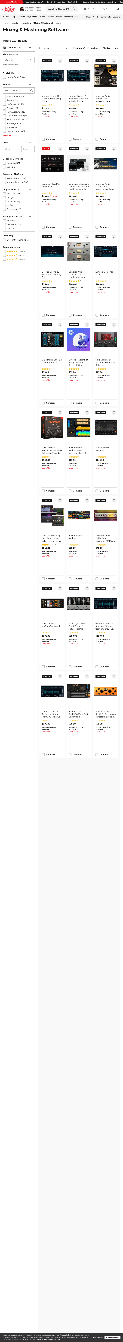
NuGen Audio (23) (15, 104)
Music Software (26, 23)
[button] (30, 9)
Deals (88, 17)
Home (5, 23)
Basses (58, 17)
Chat (26, 10)
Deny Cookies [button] (98, 1337)
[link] (52, 99)
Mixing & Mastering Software (47, 23)
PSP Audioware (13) (16, 112)
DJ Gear (50, 17)
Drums (42, 17)
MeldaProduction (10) (17, 116)
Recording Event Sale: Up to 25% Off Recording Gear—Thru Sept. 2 (51, 2)
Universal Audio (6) (16, 131)
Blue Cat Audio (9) (15, 119)
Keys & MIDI (32, 17)
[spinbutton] (9, 149)
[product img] (52, 75)
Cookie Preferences (52, 1339)
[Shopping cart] (117, 9)
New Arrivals (105, 17)
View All (7, 135)
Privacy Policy (65, 1335)
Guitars (6, 17)
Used (95, 17)
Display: (107, 48)
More (77, 17)
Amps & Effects (18, 17)
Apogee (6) (12, 127)
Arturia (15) (12, 108)
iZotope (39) (13, 100)
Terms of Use (38, 1339)
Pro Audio (14, 23)
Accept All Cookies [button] (112, 1337)
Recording (68, 17)
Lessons (116, 17)
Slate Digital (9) (14, 123)
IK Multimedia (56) (16, 96)
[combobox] (53, 48)
